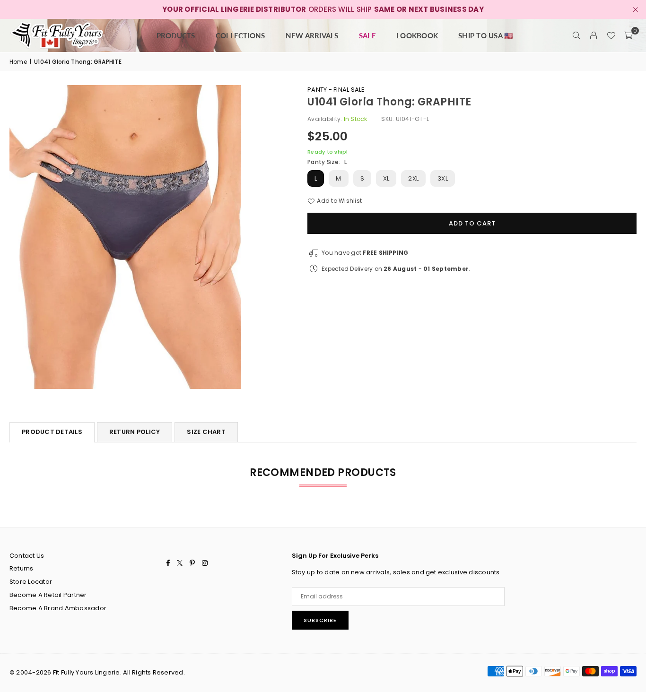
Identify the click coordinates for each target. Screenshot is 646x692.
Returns (21, 568)
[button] (628, 35)
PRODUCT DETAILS (52, 431)
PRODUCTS (176, 35)
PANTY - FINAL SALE (336, 89)
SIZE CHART (206, 431)
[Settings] (593, 35)
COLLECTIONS (240, 35)
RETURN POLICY (134, 431)
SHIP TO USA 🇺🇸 (485, 35)
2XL (413, 178)
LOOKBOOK (417, 35)
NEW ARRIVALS (312, 35)
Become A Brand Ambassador (57, 608)
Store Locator (30, 581)
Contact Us (26, 555)
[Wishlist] (611, 35)
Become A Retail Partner (48, 594)
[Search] (576, 35)
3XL (442, 178)
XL (386, 178)
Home (18, 62)
